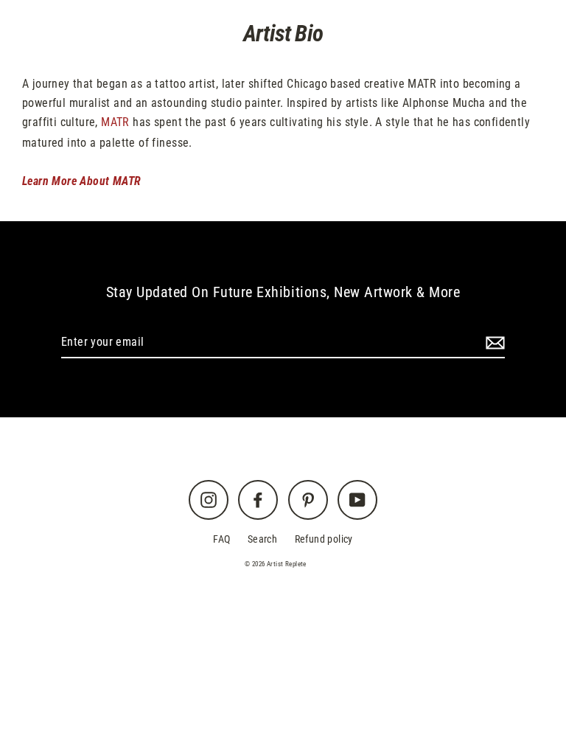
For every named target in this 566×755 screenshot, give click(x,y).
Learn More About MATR (81, 181)
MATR (115, 122)
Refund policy (324, 539)
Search (262, 539)
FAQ (221, 539)
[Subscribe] (493, 343)
